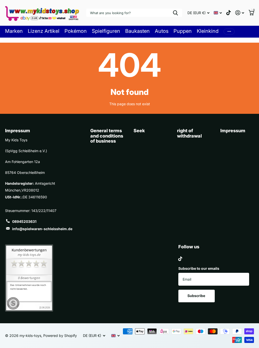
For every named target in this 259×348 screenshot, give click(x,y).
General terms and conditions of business (106, 136)
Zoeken (175, 12)
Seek (139, 130)
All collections (43, 31)
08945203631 (24, 221)
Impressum (232, 130)
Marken (14, 31)
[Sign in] (239, 12)
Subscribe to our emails (198, 268)
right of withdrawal (189, 133)
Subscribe (196, 295)
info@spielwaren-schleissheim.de (42, 229)
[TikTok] (180, 258)
